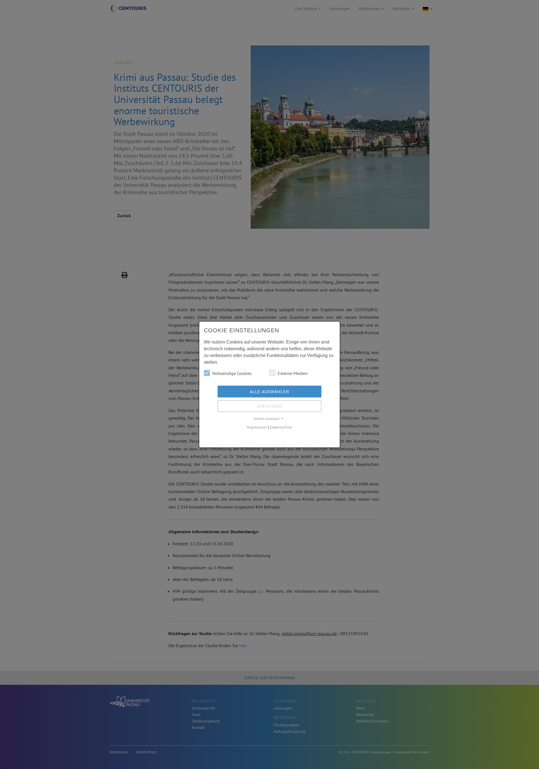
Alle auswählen (269, 391)
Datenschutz (281, 427)
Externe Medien (293, 373)
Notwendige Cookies (232, 373)
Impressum (257, 427)
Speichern (269, 406)
